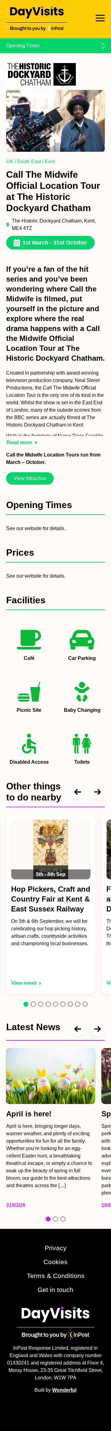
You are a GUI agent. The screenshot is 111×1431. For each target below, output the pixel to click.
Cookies (55, 1261)
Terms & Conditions (55, 1275)
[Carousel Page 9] (85, 1004)
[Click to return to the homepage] (37, 19)
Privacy (56, 1247)
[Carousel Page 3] (40, 1004)
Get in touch (55, 1289)
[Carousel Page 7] (70, 1004)
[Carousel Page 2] (33, 1004)
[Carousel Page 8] (77, 1004)
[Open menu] (100, 18)
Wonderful (64, 1390)
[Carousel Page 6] (62, 1004)
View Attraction (30, 478)
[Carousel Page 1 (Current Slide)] (25, 1004)
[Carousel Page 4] (48, 1004)
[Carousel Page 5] (55, 1004)
